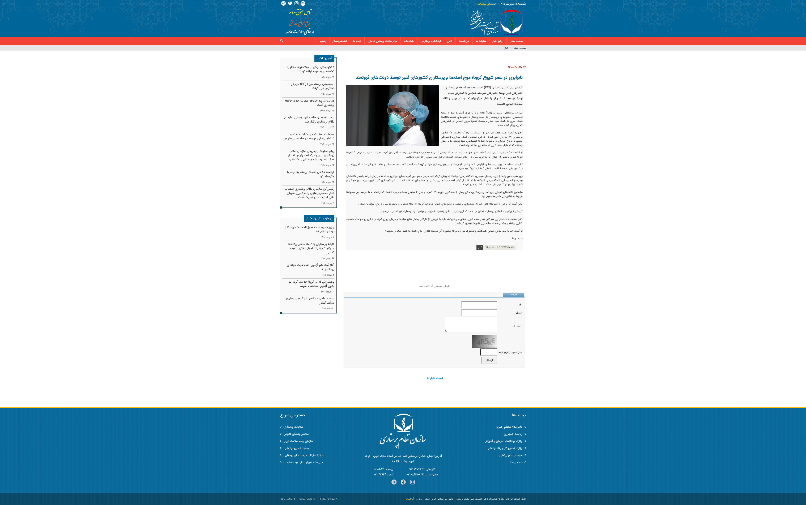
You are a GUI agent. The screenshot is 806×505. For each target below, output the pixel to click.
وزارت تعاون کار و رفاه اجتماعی (505, 448)
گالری (449, 41)
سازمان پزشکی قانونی (296, 434)
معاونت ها (481, 41)
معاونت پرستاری (293, 426)
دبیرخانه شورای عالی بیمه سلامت (303, 462)
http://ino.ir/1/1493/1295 (499, 247)
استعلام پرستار (340, 41)
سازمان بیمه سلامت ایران (298, 441)
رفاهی (323, 41)
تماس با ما (286, 499)
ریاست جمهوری (513, 434)
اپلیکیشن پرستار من (431, 41)
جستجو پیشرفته (486, 3)
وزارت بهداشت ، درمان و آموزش (504, 441)
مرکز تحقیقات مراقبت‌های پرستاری (303, 455)
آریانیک (410, 499)
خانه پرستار (516, 462)
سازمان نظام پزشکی (511, 455)
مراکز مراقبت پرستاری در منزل (382, 41)
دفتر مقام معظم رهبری (509, 426)
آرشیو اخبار (498, 41)
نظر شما (513, 294)
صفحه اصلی (516, 41)
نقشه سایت (305, 499)
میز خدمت (464, 41)
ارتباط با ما (409, 41)
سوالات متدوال (327, 499)
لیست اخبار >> (434, 378)
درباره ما (357, 41)
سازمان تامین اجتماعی (296, 448)
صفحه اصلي (519, 48)
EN (303, 3)
